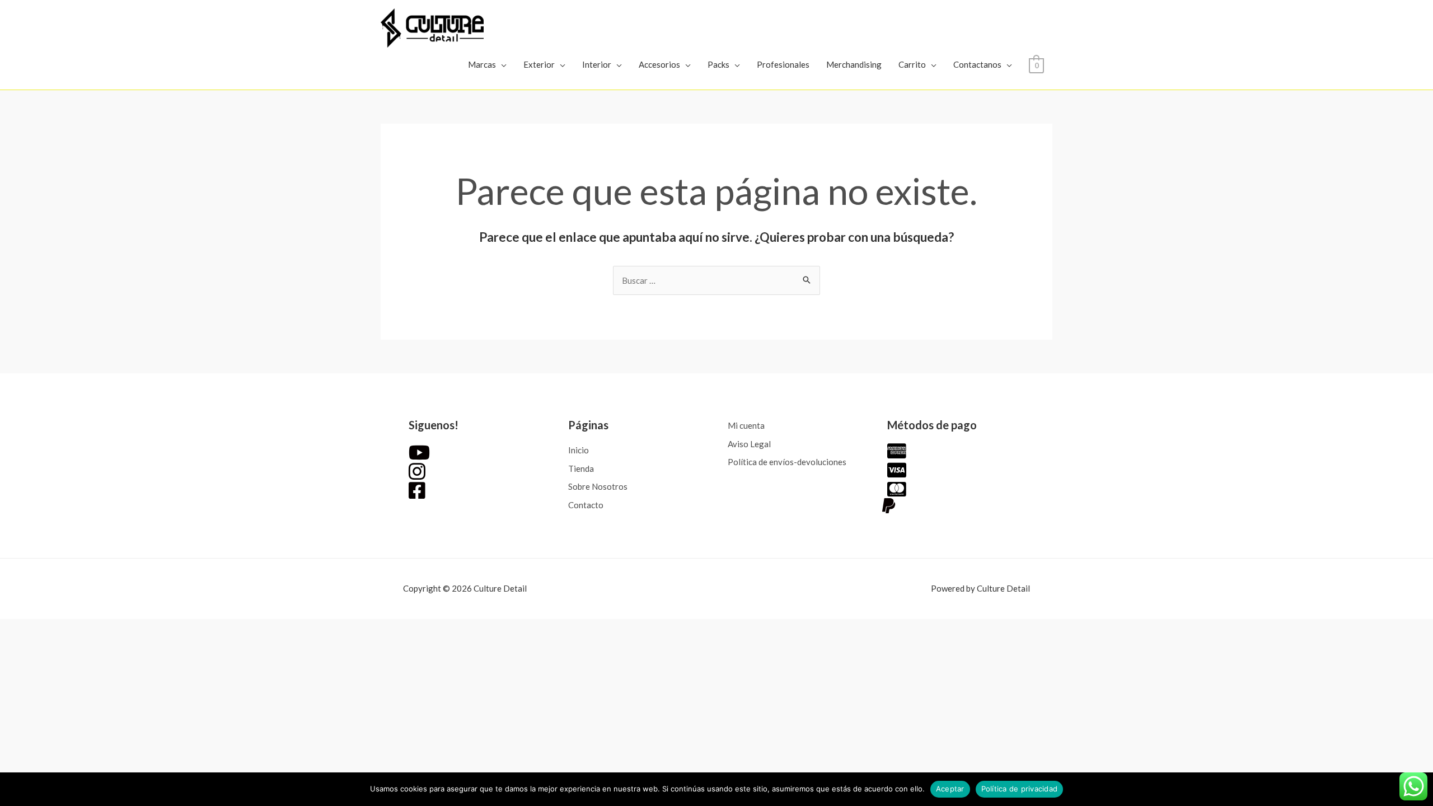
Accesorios (659, 64)
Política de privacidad (1019, 788)
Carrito (912, 64)
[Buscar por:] (716, 280)
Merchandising (854, 64)
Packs (718, 64)
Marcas (482, 64)
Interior (596, 64)
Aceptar (950, 788)
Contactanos (977, 64)
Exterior (539, 64)
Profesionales (783, 64)
